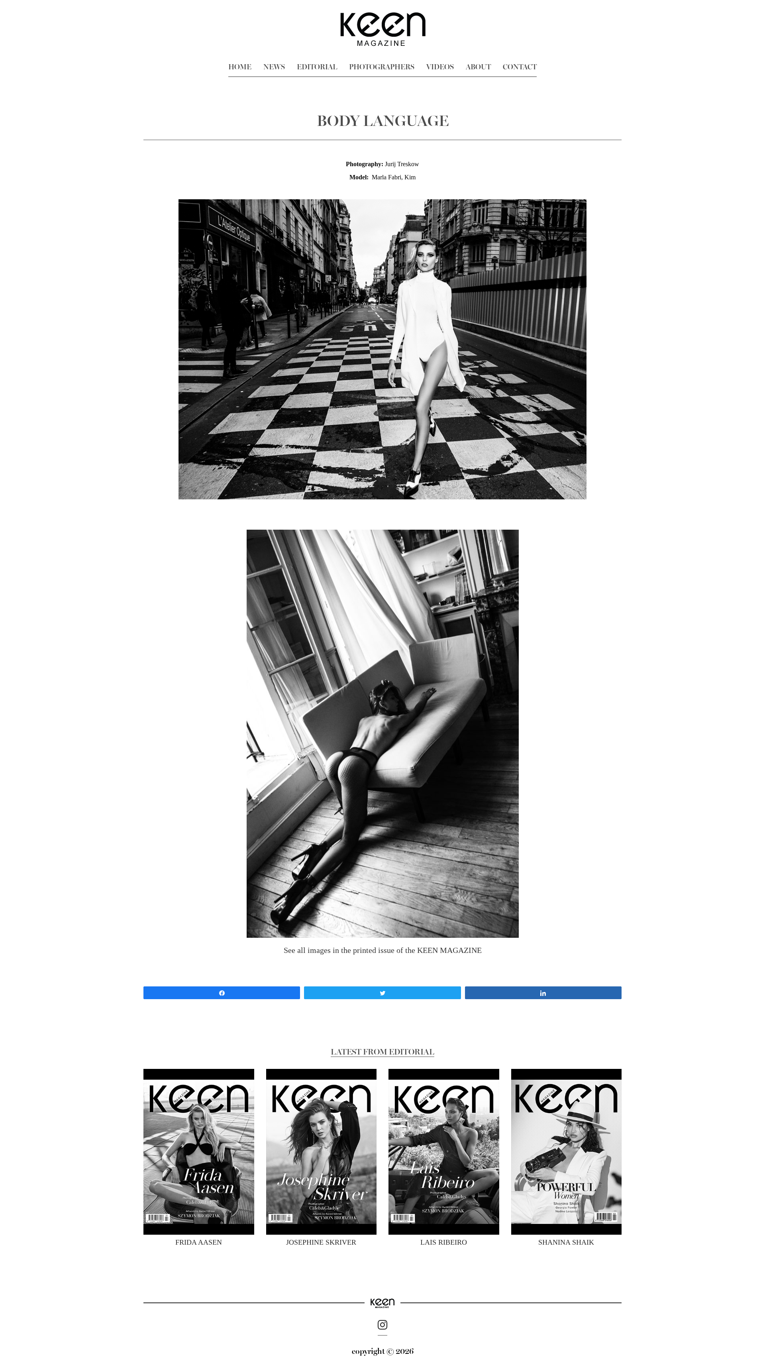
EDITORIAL (317, 67)
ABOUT (478, 67)
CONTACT (520, 67)
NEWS (274, 67)
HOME (239, 67)
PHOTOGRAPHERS (381, 67)
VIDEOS (440, 67)
